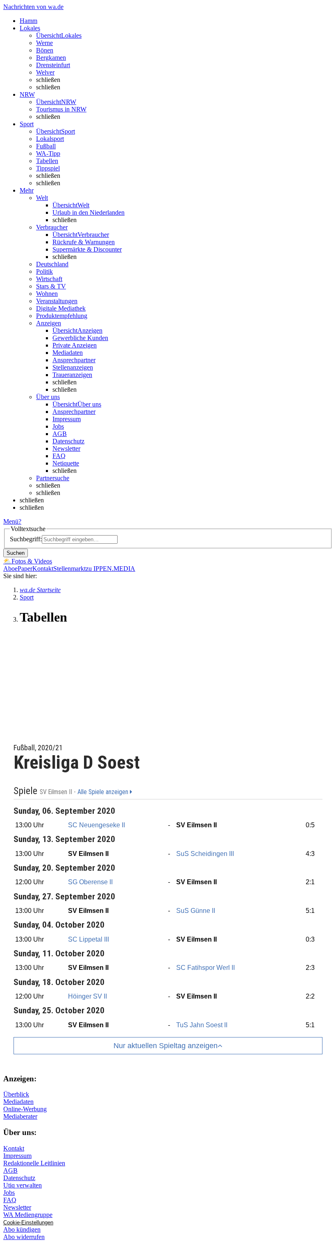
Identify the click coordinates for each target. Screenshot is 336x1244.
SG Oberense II (90, 882)
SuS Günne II (195, 910)
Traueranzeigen (72, 374)
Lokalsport (50, 138)
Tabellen (47, 160)
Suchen (16, 553)
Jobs (58, 426)
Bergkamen (51, 57)
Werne (44, 42)
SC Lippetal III (88, 939)
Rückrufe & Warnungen (83, 241)
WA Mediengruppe (27, 1214)
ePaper (23, 568)
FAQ (59, 455)
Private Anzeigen (74, 345)
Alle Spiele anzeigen (103, 792)
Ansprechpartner (73, 359)
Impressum (66, 418)
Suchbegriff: (26, 539)
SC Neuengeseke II (96, 825)
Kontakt (42, 568)
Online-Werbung (25, 1109)
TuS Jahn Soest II (201, 1025)
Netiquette (65, 463)
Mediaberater (20, 1116)
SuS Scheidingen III (205, 853)
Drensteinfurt (53, 64)
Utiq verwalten (22, 1185)
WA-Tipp (48, 153)
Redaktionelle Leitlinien (34, 1163)
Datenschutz (68, 441)
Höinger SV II (87, 996)
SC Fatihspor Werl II (205, 967)
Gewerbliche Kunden (80, 337)
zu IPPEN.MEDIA (110, 568)
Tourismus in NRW (61, 109)
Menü (10, 521)
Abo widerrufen (24, 1236)
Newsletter (66, 448)
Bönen (44, 50)
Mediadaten (67, 352)
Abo (9, 568)
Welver (45, 72)
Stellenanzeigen (72, 367)
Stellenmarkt (69, 568)
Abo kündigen (22, 1229)
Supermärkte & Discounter (87, 249)
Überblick (16, 1094)
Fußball (46, 146)
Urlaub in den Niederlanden (88, 212)
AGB (59, 433)
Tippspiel (48, 168)
